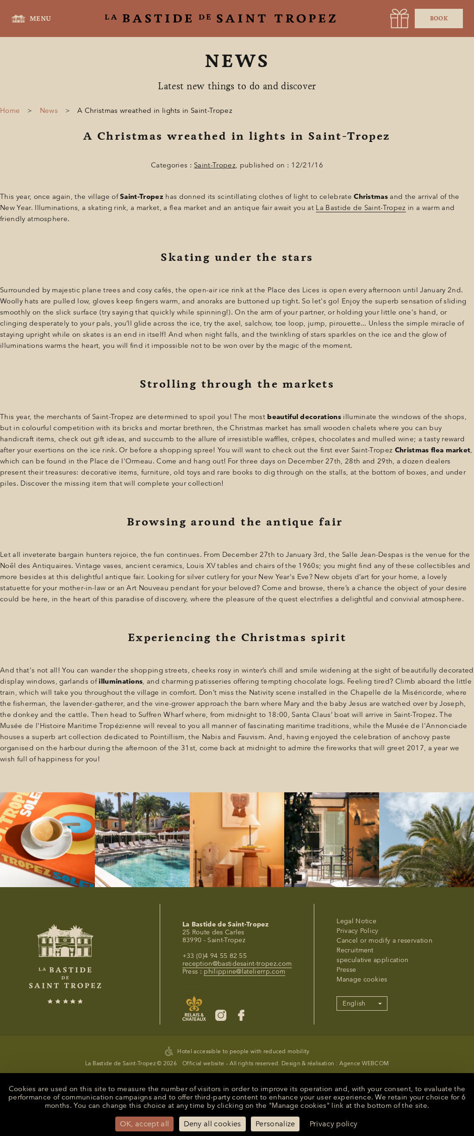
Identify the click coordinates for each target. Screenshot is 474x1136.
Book (439, 18)
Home (10, 110)
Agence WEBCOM (364, 1063)
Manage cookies (362, 979)
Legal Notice (356, 921)
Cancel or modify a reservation (384, 941)
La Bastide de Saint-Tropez (360, 208)
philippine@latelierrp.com (244, 971)
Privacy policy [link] (333, 1123)
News (49, 110)
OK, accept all (144, 1123)
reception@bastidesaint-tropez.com (237, 964)
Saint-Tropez (215, 165)
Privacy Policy (357, 931)
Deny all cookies (212, 1123)
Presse (346, 970)
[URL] (399, 18)
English (354, 1003)
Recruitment (355, 950)
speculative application (372, 960)
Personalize (275, 1123)
